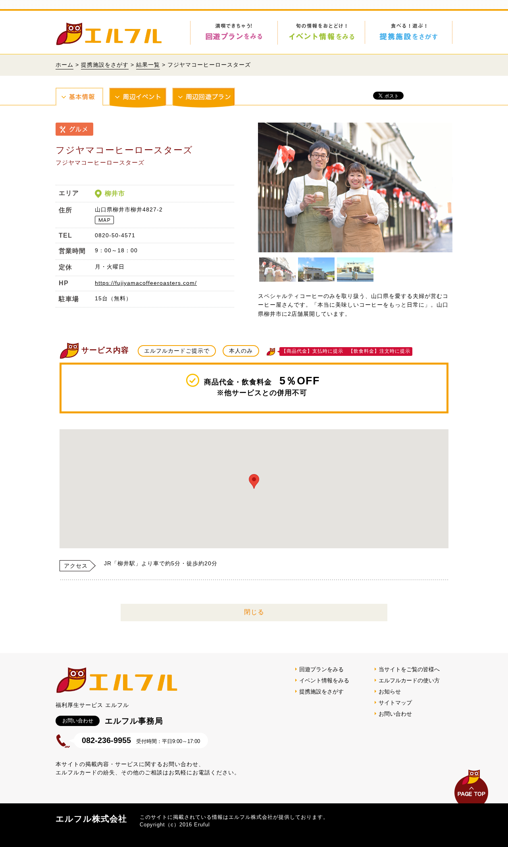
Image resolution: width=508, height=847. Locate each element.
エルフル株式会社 (91, 818)
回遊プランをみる (321, 669)
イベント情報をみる (324, 680)
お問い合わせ (395, 714)
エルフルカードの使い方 (409, 680)
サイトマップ (395, 702)
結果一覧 (148, 64)
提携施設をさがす (105, 64)
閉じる (254, 612)
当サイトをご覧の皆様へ (409, 669)
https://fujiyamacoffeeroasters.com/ (146, 283)
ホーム (64, 64)
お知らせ (390, 691)
